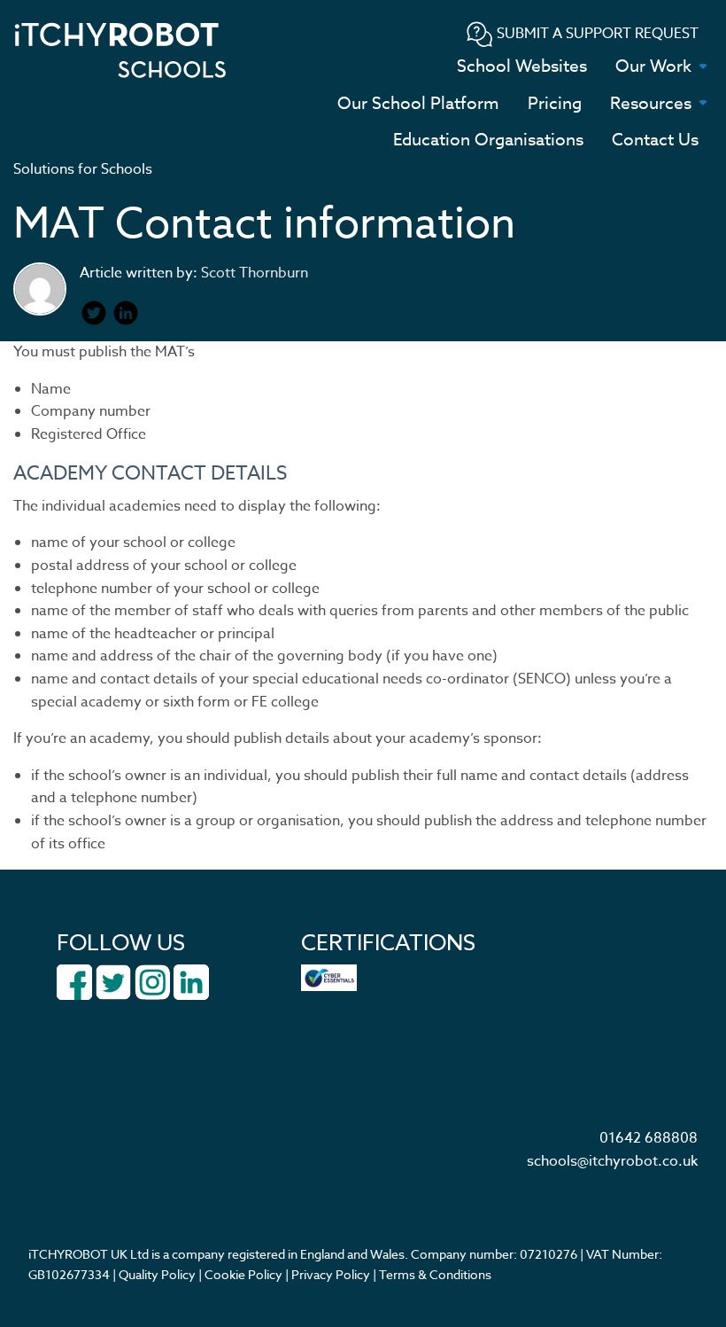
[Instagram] (152, 981)
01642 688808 (648, 1138)
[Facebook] (74, 981)
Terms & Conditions (435, 1274)
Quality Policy (157, 1274)
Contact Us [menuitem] (655, 139)
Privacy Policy (330, 1274)
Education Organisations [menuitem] (488, 139)
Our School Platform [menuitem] (418, 102)
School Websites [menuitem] (522, 65)
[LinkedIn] (191, 981)
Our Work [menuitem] (653, 65)
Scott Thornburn (254, 273)
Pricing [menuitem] (555, 102)
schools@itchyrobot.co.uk (612, 1161)
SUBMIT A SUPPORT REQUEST (596, 33)
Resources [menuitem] (650, 102)
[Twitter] (113, 981)
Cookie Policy (243, 1274)
